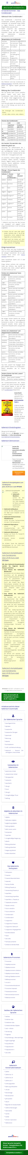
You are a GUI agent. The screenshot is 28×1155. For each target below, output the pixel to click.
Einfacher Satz (9, 1019)
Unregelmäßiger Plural (11, 795)
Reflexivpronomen (10, 979)
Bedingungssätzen (6, 84)
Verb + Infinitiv (9, 1028)
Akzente (7, 741)
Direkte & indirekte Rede (12, 944)
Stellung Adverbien (10, 847)
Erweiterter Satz (9, 1022)
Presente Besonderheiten (12, 878)
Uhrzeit (7, 1089)
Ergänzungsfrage (10, 1040)
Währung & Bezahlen (11, 1086)
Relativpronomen (10, 997)
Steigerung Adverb (10, 850)
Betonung (8, 738)
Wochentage (8, 1092)
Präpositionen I (9, 1046)
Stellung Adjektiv (10, 826)
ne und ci (7, 982)
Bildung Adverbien (10, 844)
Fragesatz (8, 1034)
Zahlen (7, 1071)
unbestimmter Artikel (11, 774)
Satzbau (7, 1016)
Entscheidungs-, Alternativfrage (14, 1037)
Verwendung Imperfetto (12, 896)
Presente (7, 875)
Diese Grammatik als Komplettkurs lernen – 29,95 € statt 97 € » (11, 697)
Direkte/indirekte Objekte (12, 1025)
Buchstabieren (9, 744)
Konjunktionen (9, 1043)
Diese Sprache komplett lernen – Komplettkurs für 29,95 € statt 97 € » (12, 1145)
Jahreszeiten (8, 1099)
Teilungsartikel (9, 777)
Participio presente (10, 941)
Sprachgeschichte (10, 723)
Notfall (7, 1117)
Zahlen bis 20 (9, 1077)
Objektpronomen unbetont (13, 970)
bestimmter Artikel (10, 771)
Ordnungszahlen (10, 1083)
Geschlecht (8, 783)
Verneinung (8, 1031)
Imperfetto (8, 893)
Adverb (7, 841)
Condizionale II (9, 390)
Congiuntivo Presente (11, 923)
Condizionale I (9, 914)
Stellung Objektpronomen (12, 976)
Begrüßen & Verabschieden (13, 1105)
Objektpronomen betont (12, 973)
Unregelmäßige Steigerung (12, 838)
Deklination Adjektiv (10, 820)
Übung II (7, 792)
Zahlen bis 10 (9, 1074)
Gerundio (8, 938)
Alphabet (7, 726)
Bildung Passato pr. (10, 887)
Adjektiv (7, 817)
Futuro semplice (9, 908)
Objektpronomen (10, 967)
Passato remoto (9, 905)
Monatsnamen (9, 1095)
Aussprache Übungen (11, 732)
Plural (7, 789)
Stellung (7, 798)
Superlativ (8, 835)
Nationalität (8, 1111)
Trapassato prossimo (11, 902)
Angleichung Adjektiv (11, 823)
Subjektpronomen (10, 964)
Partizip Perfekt (9, 884)
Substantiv (8, 780)
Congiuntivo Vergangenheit (13, 929)
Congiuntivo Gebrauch (11, 926)
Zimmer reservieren (11, 1120)
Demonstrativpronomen (12, 994)
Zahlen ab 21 (9, 1080)
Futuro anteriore (10, 911)
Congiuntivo (8, 920)
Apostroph (8, 735)
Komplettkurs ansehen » (14, 1152)
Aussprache (8, 729)
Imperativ (8, 881)
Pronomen (8, 961)
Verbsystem (8, 872)
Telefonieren (8, 1123)
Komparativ (8, 832)
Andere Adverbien (10, 853)
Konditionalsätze (10, 932)
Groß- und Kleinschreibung (13, 747)
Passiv (7, 935)
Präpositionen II (9, 1049)
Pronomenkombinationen (12, 985)
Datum (7, 1101)
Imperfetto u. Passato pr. (12, 899)
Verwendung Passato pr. (12, 890)
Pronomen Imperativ (11, 988)
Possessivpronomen (11, 991)
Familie (7, 1114)
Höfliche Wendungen (11, 1108)
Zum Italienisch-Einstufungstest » (10, 437)
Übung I (7, 786)
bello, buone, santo (10, 829)
